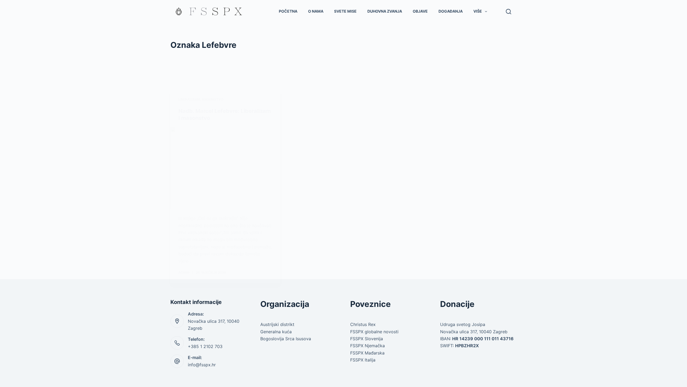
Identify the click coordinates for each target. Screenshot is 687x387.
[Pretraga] (508, 11)
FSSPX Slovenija (366, 338)
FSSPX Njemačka (367, 345)
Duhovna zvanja (384, 11)
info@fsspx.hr (202, 364)
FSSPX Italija (362, 360)
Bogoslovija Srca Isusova (285, 338)
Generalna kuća (276, 331)
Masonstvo (212, 99)
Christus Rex (363, 324)
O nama (315, 11)
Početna (288, 11)
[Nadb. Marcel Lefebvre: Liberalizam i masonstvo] (225, 168)
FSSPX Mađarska (367, 353)
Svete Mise (345, 11)
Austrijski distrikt (277, 324)
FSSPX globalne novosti (374, 331)
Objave (420, 11)
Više (477, 11)
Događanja (450, 11)
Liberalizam (189, 99)
